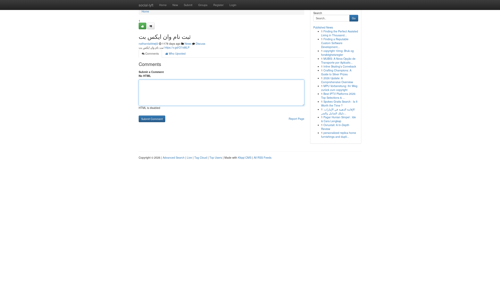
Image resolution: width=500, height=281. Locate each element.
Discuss (200, 43)
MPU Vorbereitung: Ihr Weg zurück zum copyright (339, 88)
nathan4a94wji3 (148, 43)
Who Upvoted (177, 53)
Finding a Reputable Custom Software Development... (334, 43)
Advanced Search (174, 157)
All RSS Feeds (262, 157)
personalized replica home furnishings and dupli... (338, 135)
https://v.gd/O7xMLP (176, 47)
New (175, 5)
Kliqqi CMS (244, 157)
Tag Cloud (200, 157)
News (188, 43)
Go (354, 18)
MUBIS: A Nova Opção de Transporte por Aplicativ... (338, 60)
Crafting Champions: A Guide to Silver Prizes (336, 72)
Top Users (215, 157)
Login (232, 5)
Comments (152, 53)
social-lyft (146, 4)
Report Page (296, 119)
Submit (188, 5)
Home (163, 5)
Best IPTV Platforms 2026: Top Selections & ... (338, 96)
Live (189, 157)
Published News (323, 27)
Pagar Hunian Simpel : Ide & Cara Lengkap (338, 119)
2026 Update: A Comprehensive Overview (337, 80)
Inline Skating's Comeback (339, 66)
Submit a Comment (151, 72)
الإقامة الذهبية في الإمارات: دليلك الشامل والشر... (338, 111)
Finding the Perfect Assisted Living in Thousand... (339, 33)
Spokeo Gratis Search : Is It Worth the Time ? (339, 103)
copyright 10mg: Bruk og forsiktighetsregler (337, 53)
